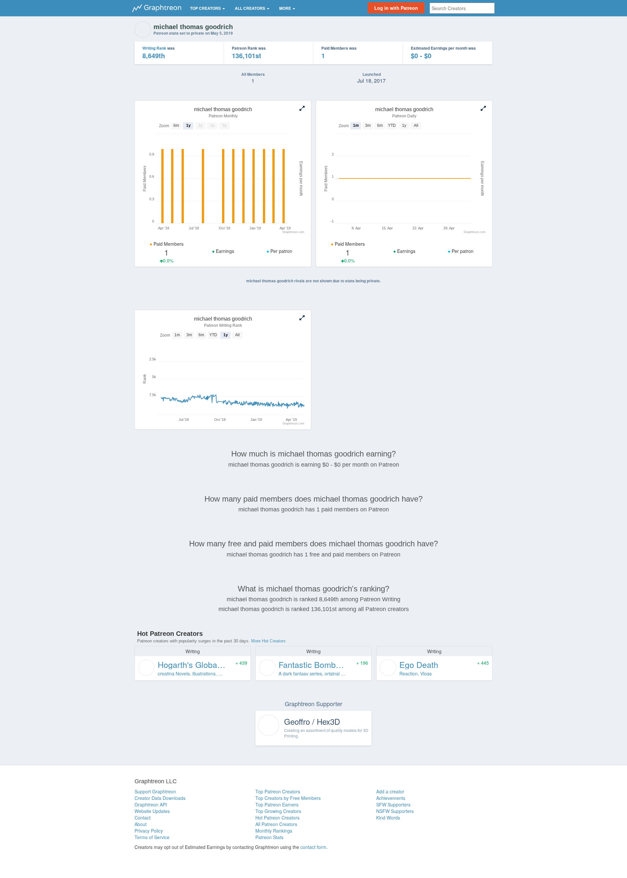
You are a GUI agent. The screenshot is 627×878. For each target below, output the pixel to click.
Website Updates (152, 811)
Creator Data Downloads (160, 798)
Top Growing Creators (278, 811)
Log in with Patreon (396, 8)
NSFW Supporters (395, 811)
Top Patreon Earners (276, 804)
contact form (313, 847)
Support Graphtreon (155, 791)
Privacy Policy (149, 830)
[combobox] (462, 8)
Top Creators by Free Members (288, 798)
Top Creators (206, 8)
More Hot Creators (268, 640)
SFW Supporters (393, 804)
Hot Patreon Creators (277, 817)
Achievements (390, 798)
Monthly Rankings (273, 830)
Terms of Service (152, 837)
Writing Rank (154, 48)
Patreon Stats (269, 837)
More (285, 8)
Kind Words (388, 817)
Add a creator (390, 791)
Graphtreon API (151, 804)
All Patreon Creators (276, 824)
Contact (143, 817)
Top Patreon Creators (277, 791)
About (141, 824)
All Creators (250, 8)
